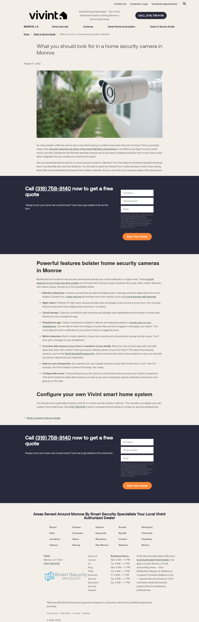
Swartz (75, 539)
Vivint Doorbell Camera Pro (80, 353)
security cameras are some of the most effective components (82, 149)
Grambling (147, 539)
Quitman (76, 527)
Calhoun (53, 545)
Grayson (99, 527)
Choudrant (77, 533)
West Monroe (102, 545)
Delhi (51, 533)
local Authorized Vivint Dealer (153, 559)
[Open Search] (184, 3)
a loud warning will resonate (140, 296)
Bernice (145, 545)
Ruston (53, 527)
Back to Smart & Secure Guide (43, 418)
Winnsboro (100, 539)
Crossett (123, 539)
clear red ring (73, 296)
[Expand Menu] (70, 26)
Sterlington (147, 527)
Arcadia (122, 527)
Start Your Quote (137, 236)
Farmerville (147, 533)
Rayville (122, 533)
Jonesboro (54, 539)
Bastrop (76, 545)
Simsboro (123, 545)
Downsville (100, 533)
